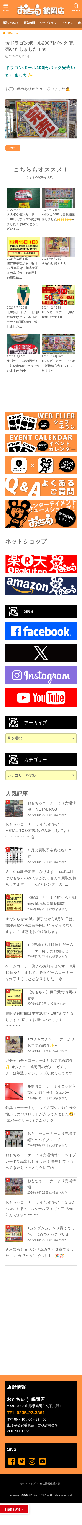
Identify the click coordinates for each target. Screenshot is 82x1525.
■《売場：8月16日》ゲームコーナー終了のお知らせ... (50, 948)
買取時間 (29, 22)
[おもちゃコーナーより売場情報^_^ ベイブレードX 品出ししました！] (14, 1138)
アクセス (67, 22)
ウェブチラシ (48, 22)
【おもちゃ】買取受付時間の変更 (51, 995)
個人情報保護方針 (50, 1483)
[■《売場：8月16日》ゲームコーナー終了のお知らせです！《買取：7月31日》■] (14, 949)
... (37, 1504)
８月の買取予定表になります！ (49, 853)
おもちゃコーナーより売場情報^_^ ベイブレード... (51, 1136)
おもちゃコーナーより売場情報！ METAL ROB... (51, 806)
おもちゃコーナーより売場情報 (51, 1184)
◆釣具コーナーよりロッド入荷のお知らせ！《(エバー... (51, 1089)
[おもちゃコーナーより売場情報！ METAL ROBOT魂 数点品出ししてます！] (14, 808)
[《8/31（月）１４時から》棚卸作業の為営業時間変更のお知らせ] (14, 902)
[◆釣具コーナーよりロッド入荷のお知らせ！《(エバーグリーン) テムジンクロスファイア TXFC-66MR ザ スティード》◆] (14, 1091)
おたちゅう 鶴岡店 (38, 1495)
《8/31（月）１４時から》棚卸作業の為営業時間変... (51, 900)
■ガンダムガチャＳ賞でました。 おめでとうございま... (50, 1231)
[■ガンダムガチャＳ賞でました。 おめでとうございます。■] (14, 1233)
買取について (10, 22)
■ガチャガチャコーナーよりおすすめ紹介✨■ (50, 1042)
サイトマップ (27, 1483)
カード (14, 148)
